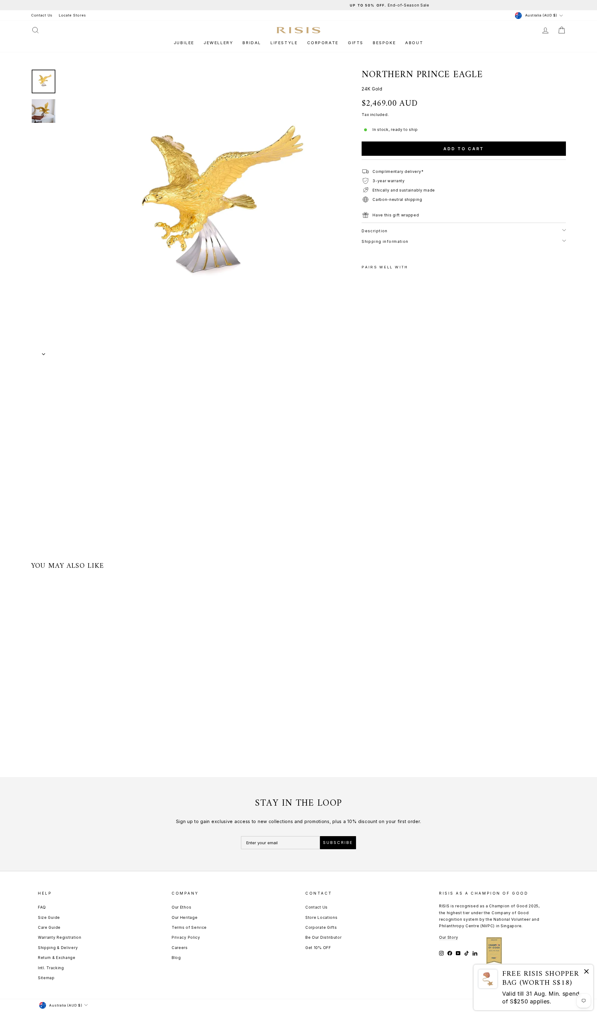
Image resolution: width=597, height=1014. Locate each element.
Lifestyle (284, 42)
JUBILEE (184, 42)
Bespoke (384, 42)
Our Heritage (184, 917)
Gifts (355, 42)
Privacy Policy (186, 937)
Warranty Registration (59, 937)
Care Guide (49, 927)
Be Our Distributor (323, 937)
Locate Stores (72, 15)
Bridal (252, 42)
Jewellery (218, 42)
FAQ (42, 907)
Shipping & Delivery (58, 947)
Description (375, 231)
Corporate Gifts (321, 927)
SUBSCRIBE (338, 842)
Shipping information (385, 241)
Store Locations (321, 917)
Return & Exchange (57, 957)
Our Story (448, 937)
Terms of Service (189, 927)
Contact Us (42, 15)
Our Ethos (181, 907)
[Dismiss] (586, 972)
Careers (180, 947)
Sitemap (46, 977)
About (414, 42)
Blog (176, 957)
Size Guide (49, 917)
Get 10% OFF (318, 947)
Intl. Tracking (51, 967)
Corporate (323, 42)
